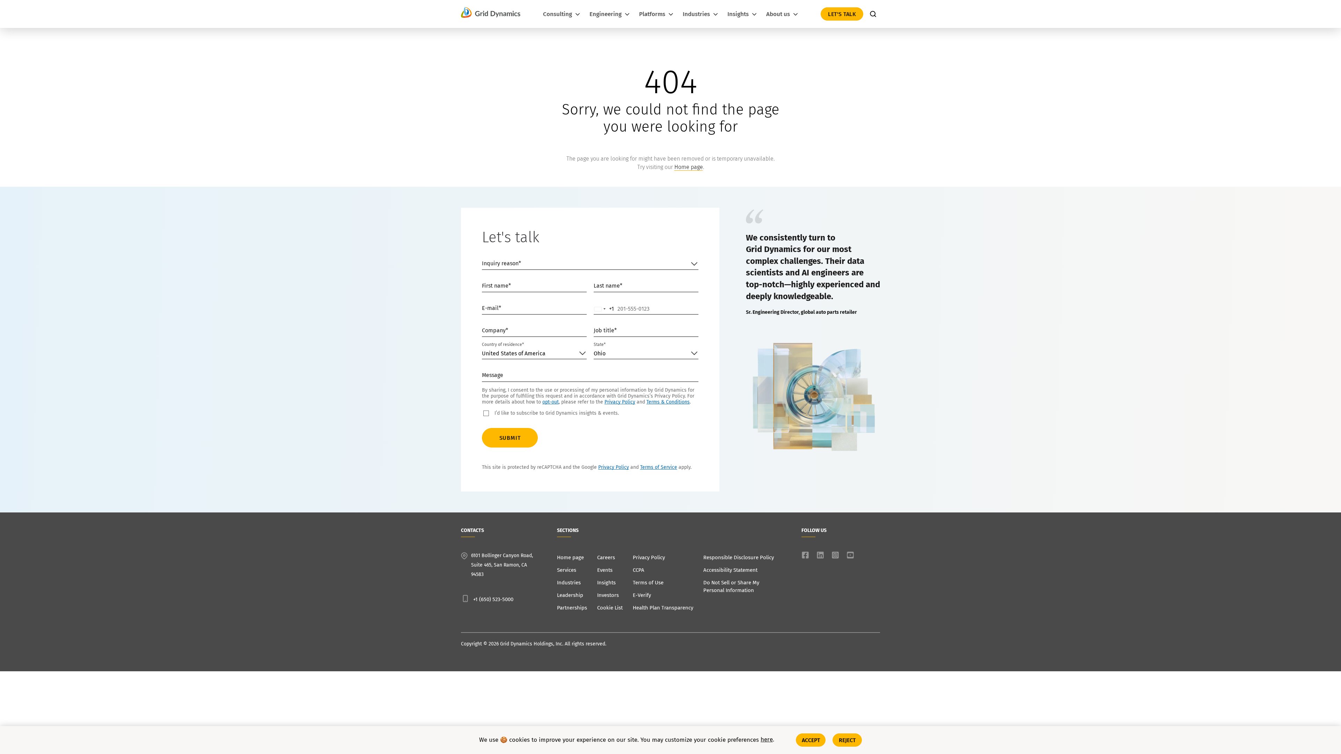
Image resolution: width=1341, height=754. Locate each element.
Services (566, 570)
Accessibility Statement (730, 570)
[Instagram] (835, 555)
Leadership (570, 595)
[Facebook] (805, 555)
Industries (569, 582)
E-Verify (642, 595)
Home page (688, 167)
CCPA (638, 570)
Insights (606, 582)
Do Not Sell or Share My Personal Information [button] (731, 586)
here (767, 740)
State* (600, 344)
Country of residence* (503, 344)
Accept (811, 740)
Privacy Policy (619, 402)
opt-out (550, 402)
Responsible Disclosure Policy (738, 557)
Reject (847, 740)
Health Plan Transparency (663, 608)
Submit (510, 438)
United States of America (513, 353)
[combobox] (604, 309)
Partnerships (572, 608)
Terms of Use (648, 582)
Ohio (600, 353)
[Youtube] (850, 555)
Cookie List (610, 608)
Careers (606, 557)
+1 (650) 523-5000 (493, 599)
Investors (608, 595)
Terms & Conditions (668, 402)
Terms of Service (658, 467)
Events (605, 570)
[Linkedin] (820, 555)
